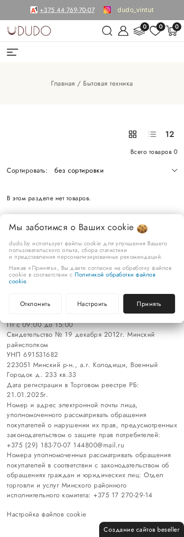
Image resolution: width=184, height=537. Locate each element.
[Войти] (123, 31)
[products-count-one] (152, 134)
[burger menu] (12, 52)
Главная (63, 83)
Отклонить (35, 303)
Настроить (92, 303)
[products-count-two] (132, 134)
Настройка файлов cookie (47, 514)
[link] (135, 9)
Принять (149, 303)
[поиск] (107, 31)
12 (170, 134)
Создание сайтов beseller (142, 529)
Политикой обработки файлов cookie (82, 277)
